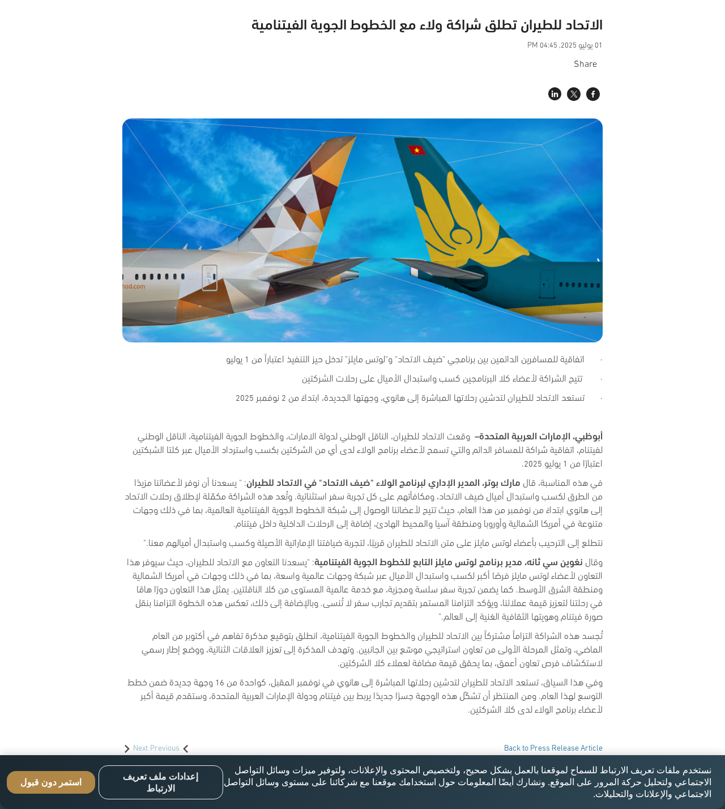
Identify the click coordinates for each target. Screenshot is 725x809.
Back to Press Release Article (553, 747)
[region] (362, 782)
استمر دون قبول (51, 782)
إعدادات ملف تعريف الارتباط (160, 782)
